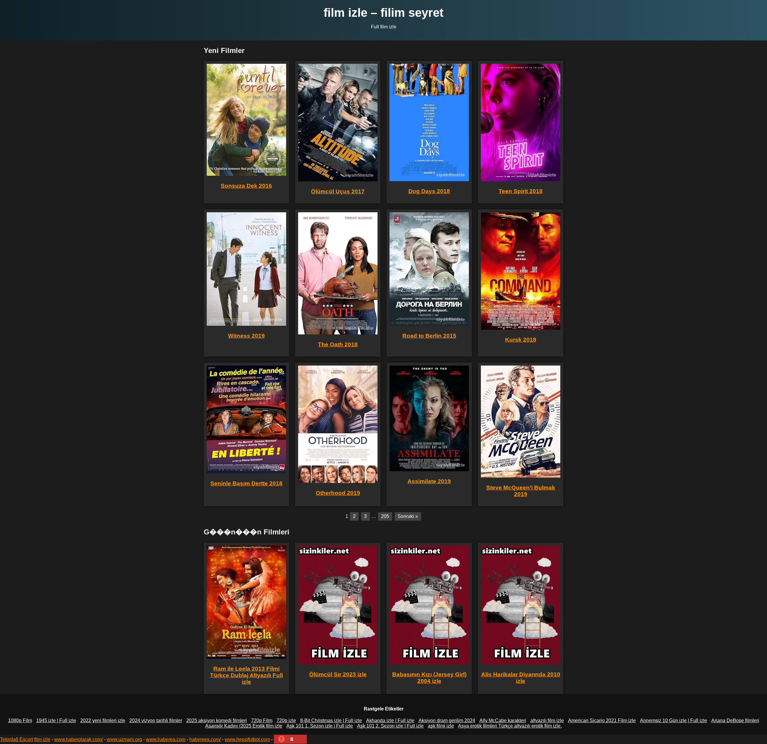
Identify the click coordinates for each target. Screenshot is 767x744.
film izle (42, 739)
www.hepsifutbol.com (247, 739)
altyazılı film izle (547, 720)
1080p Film (20, 720)
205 (385, 516)
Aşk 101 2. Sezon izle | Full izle (390, 725)
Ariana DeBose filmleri (735, 720)
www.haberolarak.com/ (78, 739)
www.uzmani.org (124, 739)
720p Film (261, 720)
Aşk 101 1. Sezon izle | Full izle (319, 725)
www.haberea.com (165, 739)
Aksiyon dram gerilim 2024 (447, 720)
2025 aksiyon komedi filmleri (216, 720)
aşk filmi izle (441, 725)
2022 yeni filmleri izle (102, 720)
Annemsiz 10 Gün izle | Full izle (673, 720)
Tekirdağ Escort (16, 739)
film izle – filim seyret (383, 12)
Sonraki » (408, 516)
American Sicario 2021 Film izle (602, 720)
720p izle (286, 720)
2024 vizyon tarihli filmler (155, 720)
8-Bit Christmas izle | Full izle (331, 720)
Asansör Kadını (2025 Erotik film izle (243, 725)
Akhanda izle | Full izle (390, 720)
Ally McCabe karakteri (502, 720)
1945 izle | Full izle (56, 720)
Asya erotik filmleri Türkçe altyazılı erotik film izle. (510, 725)
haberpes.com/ (205, 739)
